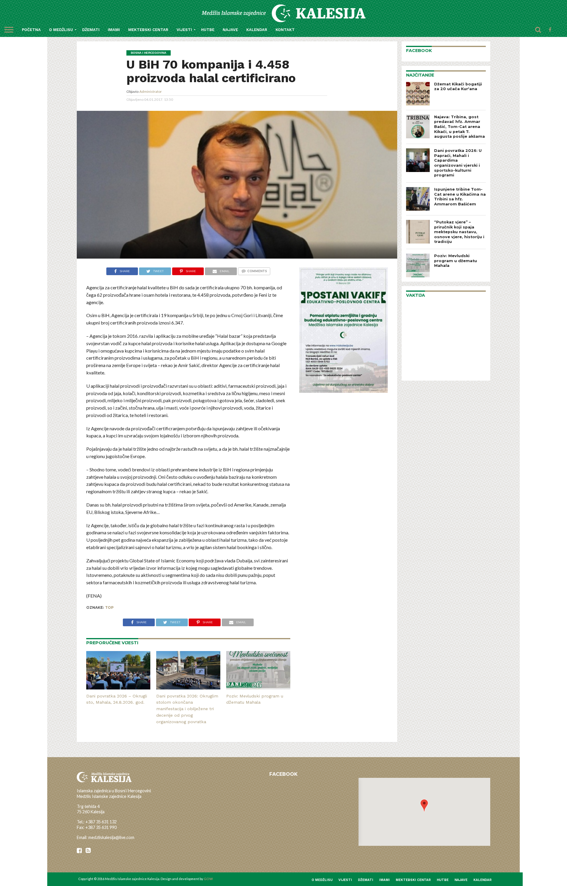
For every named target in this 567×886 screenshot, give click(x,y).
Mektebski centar (148, 29)
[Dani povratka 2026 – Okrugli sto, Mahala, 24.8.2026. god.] (118, 687)
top (109, 607)
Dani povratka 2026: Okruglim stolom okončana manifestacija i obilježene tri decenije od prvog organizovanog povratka (187, 709)
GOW (208, 879)
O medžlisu (61, 29)
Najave (230, 29)
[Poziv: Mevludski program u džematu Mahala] (258, 687)
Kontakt (285, 29)
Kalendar (256, 29)
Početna (31, 29)
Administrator (150, 91)
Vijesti (184, 29)
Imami (114, 29)
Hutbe (207, 29)
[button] (424, 805)
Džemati (91, 29)
